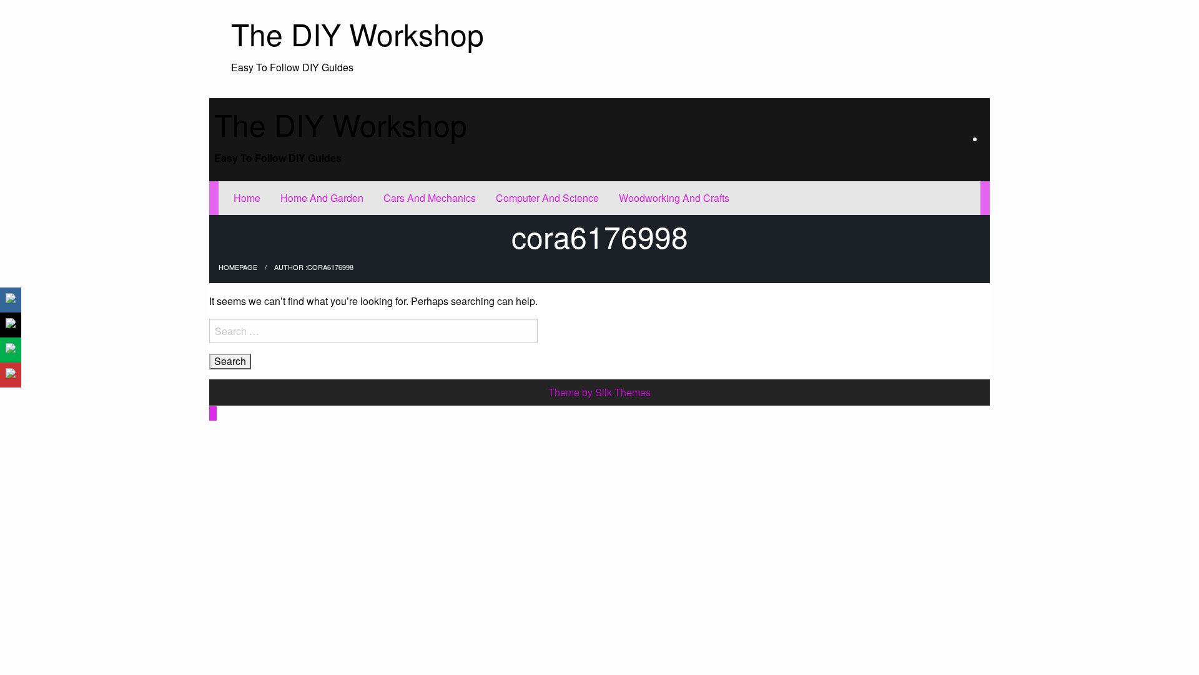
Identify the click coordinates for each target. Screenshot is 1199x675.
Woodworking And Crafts (674, 198)
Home (247, 198)
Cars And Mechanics (429, 198)
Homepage (238, 267)
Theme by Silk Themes (599, 392)
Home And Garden (321, 198)
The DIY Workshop (357, 33)
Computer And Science (547, 198)
